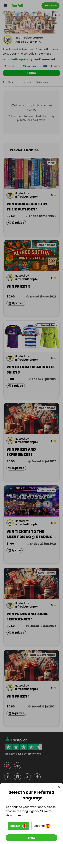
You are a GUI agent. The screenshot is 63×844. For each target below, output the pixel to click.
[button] (18, 826)
